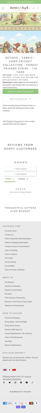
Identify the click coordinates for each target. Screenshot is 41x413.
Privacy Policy (10, 262)
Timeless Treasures (14, 121)
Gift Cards (9, 258)
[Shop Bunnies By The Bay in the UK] (5, 370)
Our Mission (9, 282)
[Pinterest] (21, 382)
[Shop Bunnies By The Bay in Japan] (9, 370)
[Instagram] (15, 382)
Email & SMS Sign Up (13, 329)
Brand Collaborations (13, 345)
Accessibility (10, 266)
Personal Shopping (12, 318)
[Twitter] (9, 382)
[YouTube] (27, 382)
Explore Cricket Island (13, 290)
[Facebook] (4, 382)
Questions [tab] (21, 179)
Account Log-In (11, 231)
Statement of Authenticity (14, 305)
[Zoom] (36, 17)
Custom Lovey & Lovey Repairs (17, 246)
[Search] (30, 8)
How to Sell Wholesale (14, 337)
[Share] (36, 23)
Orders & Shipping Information (16, 242)
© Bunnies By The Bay (20, 392)
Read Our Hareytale (12, 286)
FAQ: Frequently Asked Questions (18, 239)
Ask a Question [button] (21, 174)
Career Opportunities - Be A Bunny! (18, 333)
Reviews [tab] (8, 179)
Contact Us (9, 235)
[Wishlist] (38, 8)
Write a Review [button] (21, 169)
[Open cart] (34, 8)
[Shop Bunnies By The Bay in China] (14, 370)
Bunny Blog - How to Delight (16, 322)
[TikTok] (32, 382)
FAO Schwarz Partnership (15, 298)
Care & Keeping (11, 250)
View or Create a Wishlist (14, 270)
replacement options (15, 80)
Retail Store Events (12, 326)
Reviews (8, 294)
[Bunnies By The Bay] (19, 8)
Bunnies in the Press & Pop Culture (18, 302)
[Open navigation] (3, 8)
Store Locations (11, 254)
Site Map (8, 341)
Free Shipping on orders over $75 (20, 2)
